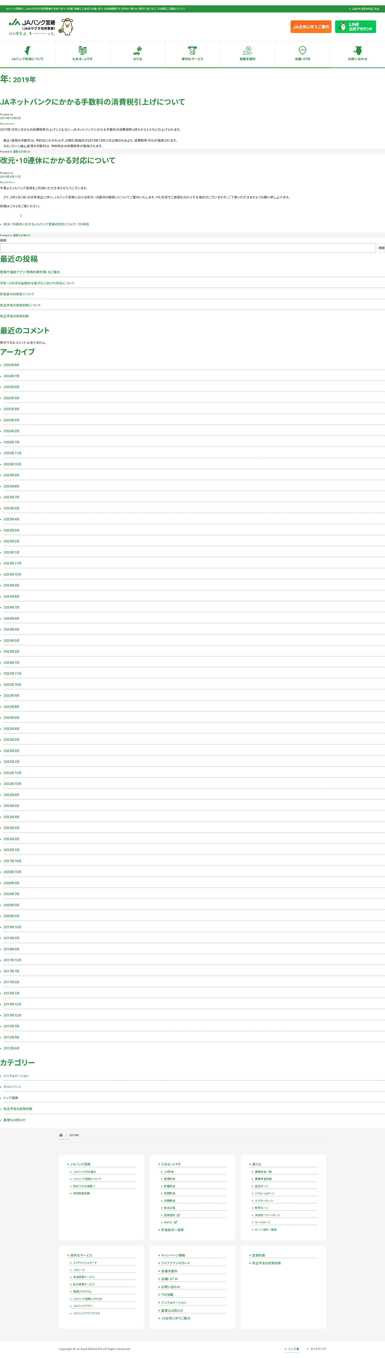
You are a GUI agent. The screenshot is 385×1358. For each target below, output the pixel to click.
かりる (137, 59)
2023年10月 (12, 684)
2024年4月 (12, 629)
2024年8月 (12, 596)
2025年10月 (12, 464)
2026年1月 (12, 442)
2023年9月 (12, 695)
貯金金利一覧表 (172, 1230)
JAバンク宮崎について (27, 59)
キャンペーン (12, 1087)
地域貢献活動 (81, 1193)
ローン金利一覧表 (266, 1229)
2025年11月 (12, 453)
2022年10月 (12, 784)
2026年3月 (12, 420)
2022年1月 (12, 850)
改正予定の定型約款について (20, 305)
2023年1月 (12, 761)
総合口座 (169, 1207)
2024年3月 (12, 640)
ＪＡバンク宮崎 (80, 1164)
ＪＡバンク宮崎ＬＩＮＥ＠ (87, 1299)
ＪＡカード (79, 1270)
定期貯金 (169, 1193)
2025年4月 (12, 519)
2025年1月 (12, 552)
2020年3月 (12, 916)
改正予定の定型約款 (14, 316)
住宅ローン (261, 1186)
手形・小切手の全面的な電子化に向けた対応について (37, 283)
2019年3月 (12, 938)
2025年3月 (12, 530)
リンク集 (293, 1349)
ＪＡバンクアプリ (82, 1306)
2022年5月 (12, 806)
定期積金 (169, 1200)
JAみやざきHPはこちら (366, 8)
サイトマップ (318, 1349)
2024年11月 (12, 563)
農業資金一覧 (263, 1171)
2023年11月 (12, 673)
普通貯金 (169, 1179)
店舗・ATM (302, 59)
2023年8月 (12, 707)
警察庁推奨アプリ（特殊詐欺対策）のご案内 (30, 272)
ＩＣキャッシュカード (85, 1262)
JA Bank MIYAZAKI (89, 1349)
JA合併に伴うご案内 (175, 1318)
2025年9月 (12, 475)
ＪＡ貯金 (169, 1171)
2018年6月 (12, 949)
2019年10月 (12, 927)
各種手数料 (248, 59)
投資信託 (169, 1215)
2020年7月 (12, 894)
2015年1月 (12, 993)
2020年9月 (12, 883)
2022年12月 (12, 773)
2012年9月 (12, 1037)
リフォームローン (265, 1193)
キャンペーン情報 (173, 1255)
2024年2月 (12, 651)
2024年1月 (12, 662)
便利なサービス (193, 59)
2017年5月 (12, 982)
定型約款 (258, 1255)
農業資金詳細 (263, 1179)
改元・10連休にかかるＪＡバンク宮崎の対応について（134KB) (46, 224)
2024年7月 (12, 607)
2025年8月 (12, 486)
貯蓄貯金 (169, 1186)
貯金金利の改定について (17, 294)
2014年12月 (12, 1004)
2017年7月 (12, 971)
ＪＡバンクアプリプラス (86, 1313)
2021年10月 (12, 861)
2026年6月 (12, 387)
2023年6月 (12, 717)
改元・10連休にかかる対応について (58, 160)
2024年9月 (12, 585)
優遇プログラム (82, 1291)
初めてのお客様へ (84, 1186)
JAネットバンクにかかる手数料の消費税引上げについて (92, 102)
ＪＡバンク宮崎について (87, 1179)
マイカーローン (264, 1200)
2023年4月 (12, 729)
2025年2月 (12, 541)
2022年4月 (12, 817)
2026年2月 (12, 431)
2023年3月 (12, 739)
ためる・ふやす (82, 59)
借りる (256, 1164)
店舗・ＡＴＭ (169, 1279)
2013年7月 (12, 1026)
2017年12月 (12, 960)
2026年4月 (12, 409)
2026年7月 (12, 376)
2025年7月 (12, 497)
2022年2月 (12, 839)
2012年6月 (12, 1048)
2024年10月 (12, 574)
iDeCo (168, 1222)
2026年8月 (12, 365)
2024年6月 (12, 618)
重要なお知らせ (22, 151)
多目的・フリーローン (267, 1215)
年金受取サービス (84, 1277)
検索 (3, 240)
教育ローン (261, 1207)
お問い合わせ (357, 59)
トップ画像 (11, 1098)
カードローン (262, 1222)
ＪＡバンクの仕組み (84, 1171)
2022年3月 (12, 828)
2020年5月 (12, 905)
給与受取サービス (84, 1284)
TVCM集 (167, 1295)
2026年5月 (12, 398)
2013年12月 (12, 1015)
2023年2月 (12, 751)
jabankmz (9, 124)
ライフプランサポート (175, 1263)
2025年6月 (12, 508)
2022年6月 (12, 795)
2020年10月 (12, 872)
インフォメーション (16, 1076)
